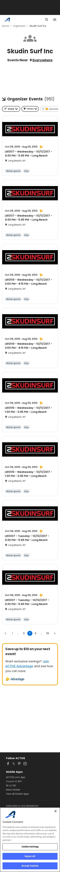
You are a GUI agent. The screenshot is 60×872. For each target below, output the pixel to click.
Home (5, 26)
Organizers (19, 26)
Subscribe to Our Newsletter (22, 805)
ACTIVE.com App (15, 777)
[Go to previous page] (5, 633)
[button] (30, 109)
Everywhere (42, 60)
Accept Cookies (30, 865)
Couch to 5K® (14, 781)
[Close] (55, 811)
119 (47, 633)
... (18, 633)
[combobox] (11, 109)
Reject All (30, 856)
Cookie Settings (30, 846)
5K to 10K (11, 785)
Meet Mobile (13, 789)
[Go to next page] (54, 633)
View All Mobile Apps (17, 793)
